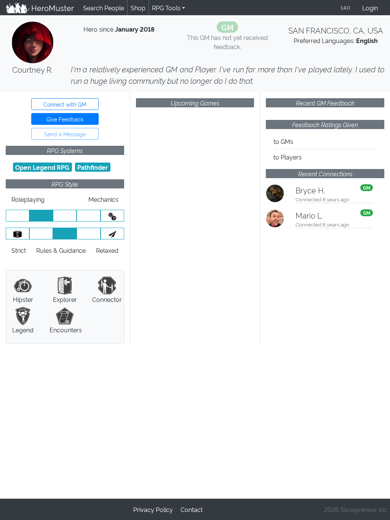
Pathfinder (92, 167)
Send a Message (65, 133)
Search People (103, 7)
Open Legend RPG (42, 167)
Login (370, 7)
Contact (192, 509)
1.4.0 (345, 7)
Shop (138, 7)
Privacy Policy (153, 509)
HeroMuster (51, 7)
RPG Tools (166, 7)
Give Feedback (64, 119)
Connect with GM (64, 104)
